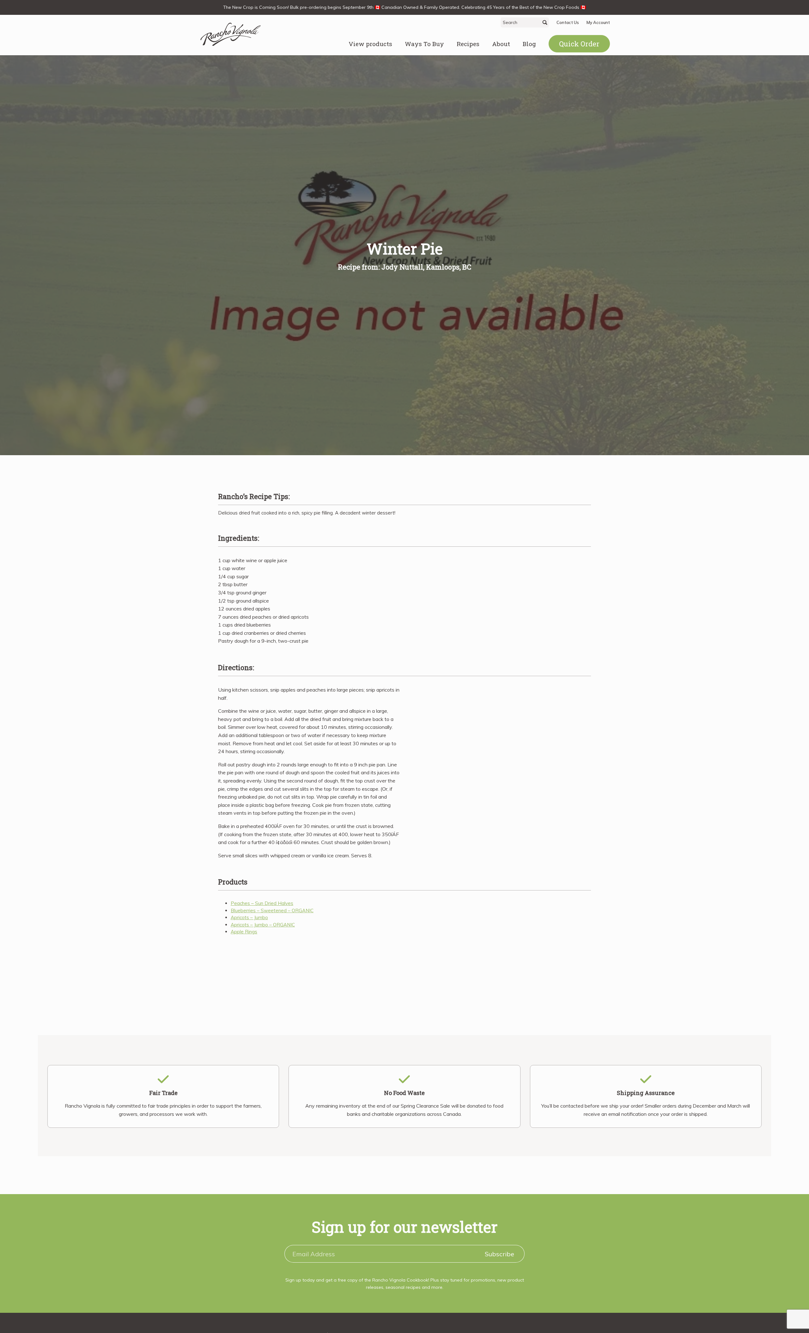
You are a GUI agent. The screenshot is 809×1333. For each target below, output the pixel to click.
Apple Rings (244, 932)
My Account (598, 22)
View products (370, 44)
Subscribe (499, 1254)
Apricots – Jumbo (249, 917)
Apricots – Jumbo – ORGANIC (263, 925)
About (501, 44)
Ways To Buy (424, 44)
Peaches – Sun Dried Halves (262, 903)
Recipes (468, 44)
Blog (529, 44)
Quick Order (579, 43)
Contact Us (568, 22)
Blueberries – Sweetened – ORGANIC (272, 910)
